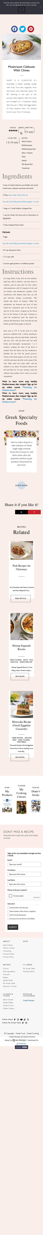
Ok (21, 9)
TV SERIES (27, 965)
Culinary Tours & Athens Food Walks (22, 919)
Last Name (11, 880)
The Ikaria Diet (27, 164)
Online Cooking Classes (18, 915)
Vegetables (21, 742)
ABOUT (6, 941)
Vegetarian (25, 168)
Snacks (24, 160)
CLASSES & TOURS (8, 995)
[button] (9, 130)
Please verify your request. (17, 890)
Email (9, 860)
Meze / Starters (27, 153)
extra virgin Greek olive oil (18, 195)
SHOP (25, 941)
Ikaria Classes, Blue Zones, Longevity (23, 911)
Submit (13, 927)
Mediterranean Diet (29, 149)
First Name (11, 870)
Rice (31, 660)
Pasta (25, 660)
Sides (24, 156)
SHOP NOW (21, 486)
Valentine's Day (26, 662)
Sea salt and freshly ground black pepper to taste (21, 202)
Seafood (14, 662)
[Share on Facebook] (8, 512)
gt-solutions (21, 1044)
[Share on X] (21, 512)
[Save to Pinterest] (34, 512)
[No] (40, 7)
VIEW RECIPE (19, 676)
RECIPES (7, 965)
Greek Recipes (17, 738)
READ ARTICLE (20, 598)
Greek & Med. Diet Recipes (19, 908)
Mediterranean (27, 145)
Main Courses (27, 141)
